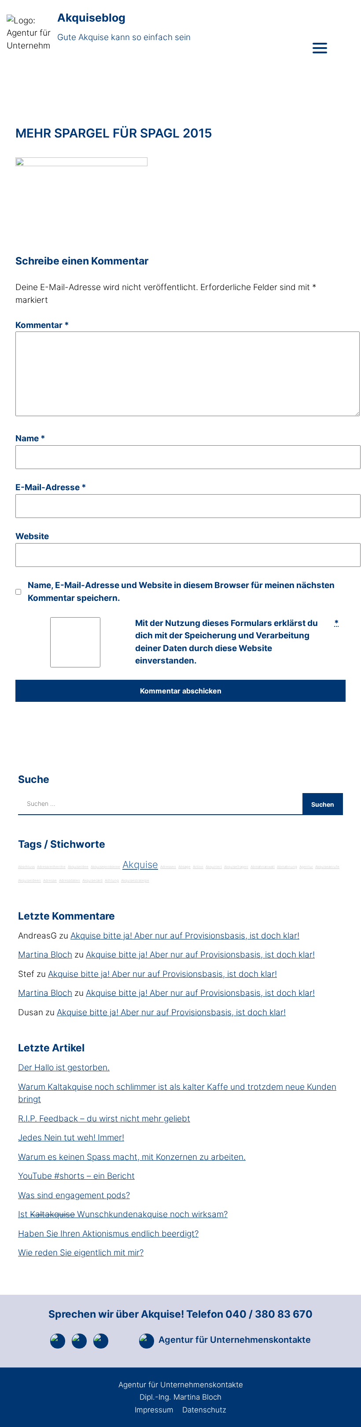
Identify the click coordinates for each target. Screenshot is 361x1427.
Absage (184, 866)
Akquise (140, 864)
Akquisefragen (236, 866)
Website (32, 536)
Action (198, 866)
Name (30, 438)
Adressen (168, 866)
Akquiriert (214, 866)
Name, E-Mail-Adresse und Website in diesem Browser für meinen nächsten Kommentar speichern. (181, 591)
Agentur (306, 866)
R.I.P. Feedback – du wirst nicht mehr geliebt (104, 1119)
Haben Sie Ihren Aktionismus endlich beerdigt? (108, 1234)
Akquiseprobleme (105, 866)
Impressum (154, 1409)
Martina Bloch (45, 955)
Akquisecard (92, 880)
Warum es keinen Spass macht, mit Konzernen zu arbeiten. (132, 1157)
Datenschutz (204, 1409)
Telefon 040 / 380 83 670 (249, 1314)
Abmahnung (287, 866)
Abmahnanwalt (262, 866)
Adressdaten (69, 880)
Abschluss (26, 866)
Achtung (112, 880)
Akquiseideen (29, 880)
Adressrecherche (51, 866)
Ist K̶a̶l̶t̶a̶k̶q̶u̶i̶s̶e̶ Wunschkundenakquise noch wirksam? (123, 1214)
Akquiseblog (91, 17)
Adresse (50, 880)
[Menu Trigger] (320, 47)
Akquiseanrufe (327, 866)
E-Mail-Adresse (50, 487)
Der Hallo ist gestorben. (64, 1067)
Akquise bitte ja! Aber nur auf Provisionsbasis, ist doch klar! (184, 936)
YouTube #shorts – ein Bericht (76, 1176)
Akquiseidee (78, 866)
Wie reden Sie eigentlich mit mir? (81, 1253)
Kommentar (42, 325)
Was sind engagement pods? (74, 1195)
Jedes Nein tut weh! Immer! (71, 1138)
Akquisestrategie (135, 880)
